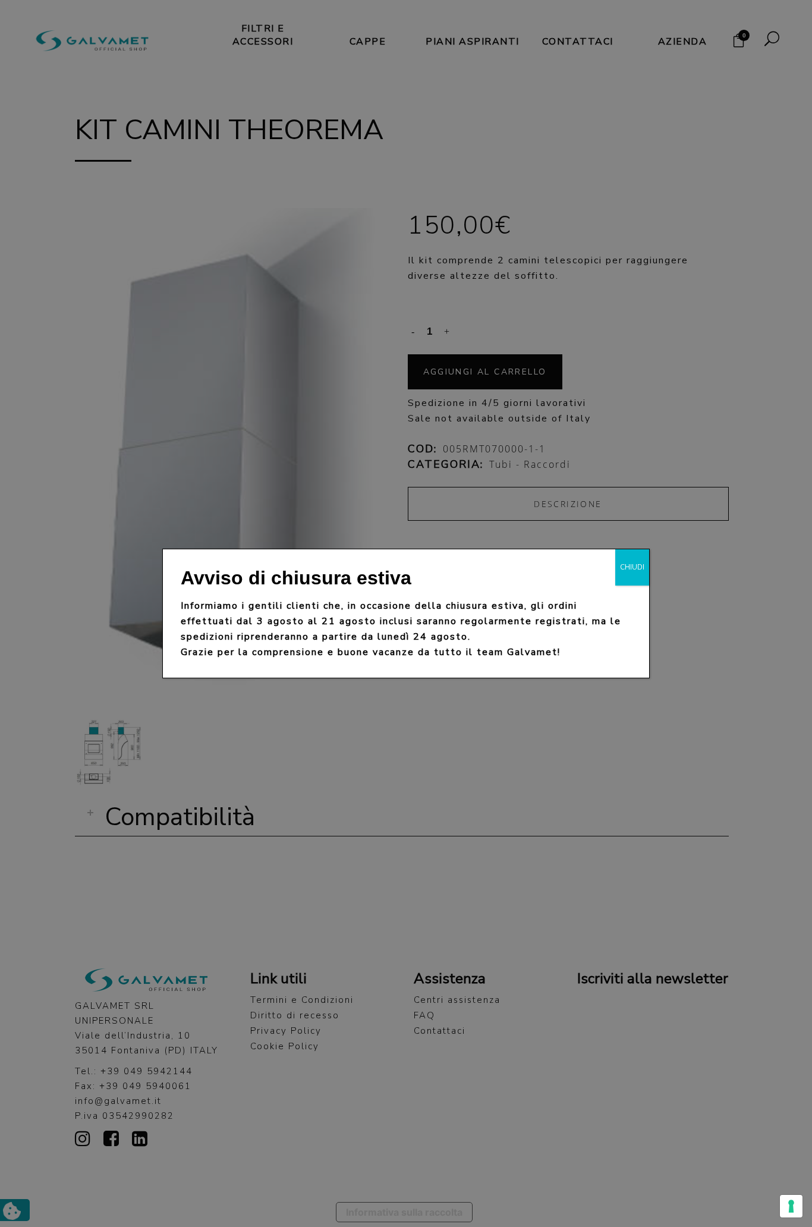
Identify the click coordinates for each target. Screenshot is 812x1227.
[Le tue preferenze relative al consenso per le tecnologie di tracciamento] (791, 1206)
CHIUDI (632, 567)
